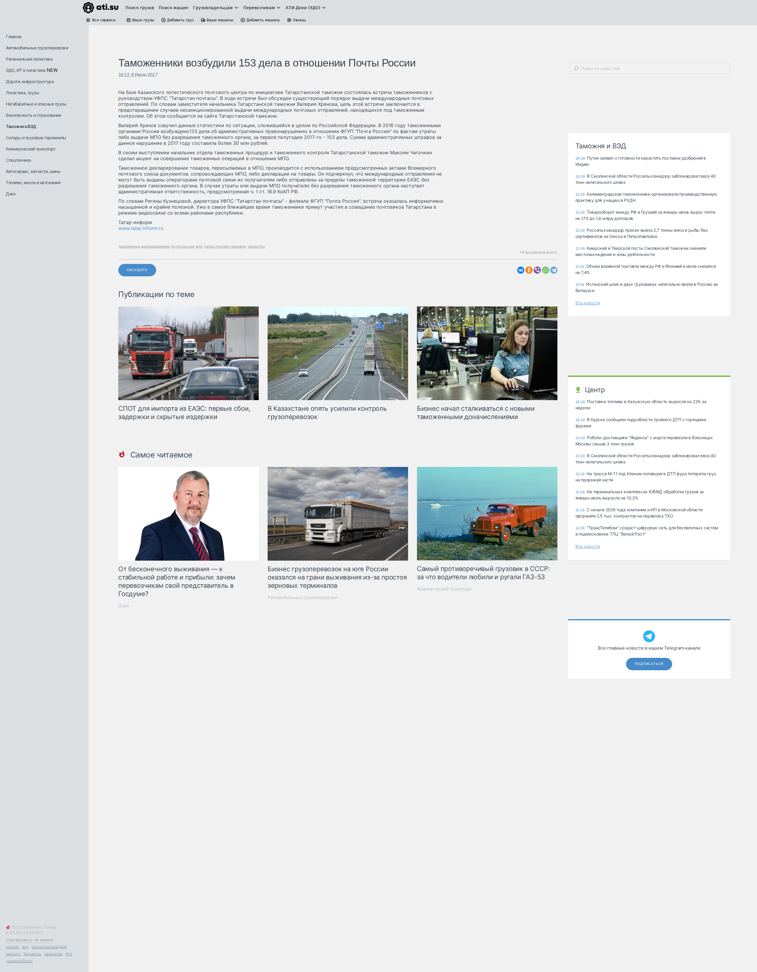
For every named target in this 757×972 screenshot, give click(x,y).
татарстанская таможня (225, 246)
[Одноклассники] (529, 270)
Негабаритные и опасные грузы (36, 103)
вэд (25, 946)
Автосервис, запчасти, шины (33, 171)
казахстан (53, 953)
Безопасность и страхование (33, 115)
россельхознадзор (49, 946)
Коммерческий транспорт (30, 148)
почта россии (182, 246)
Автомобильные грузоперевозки (37, 47)
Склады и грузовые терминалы (36, 137)
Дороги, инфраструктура (30, 81)
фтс (69, 953)
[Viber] (537, 270)
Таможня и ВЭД (21, 126)
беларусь (32, 953)
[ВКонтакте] (520, 270)
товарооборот (19, 960)
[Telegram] (553, 270)
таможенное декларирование (144, 246)
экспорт (13, 953)
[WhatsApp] (545, 270)
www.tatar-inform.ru (140, 228)
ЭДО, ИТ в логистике (26, 70)
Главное (14, 36)
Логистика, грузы (22, 92)
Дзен (10, 193)
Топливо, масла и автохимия (33, 182)
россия (12, 946)
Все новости (587, 302)
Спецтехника (18, 160)
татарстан (256, 246)
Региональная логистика (29, 58)
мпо (199, 246)
